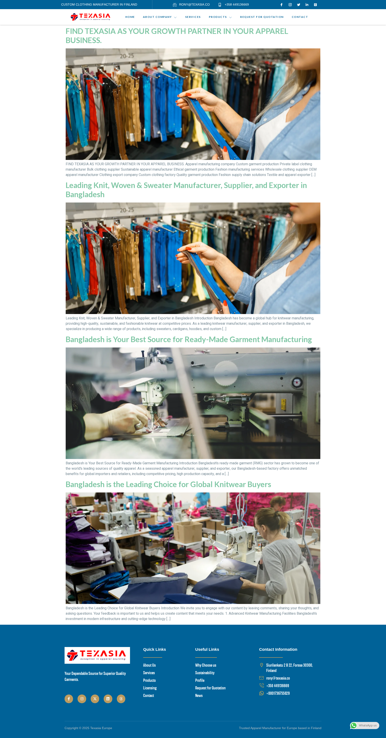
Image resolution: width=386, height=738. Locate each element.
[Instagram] (82, 699)
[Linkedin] (108, 699)
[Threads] (121, 699)
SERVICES (193, 17)
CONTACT (300, 17)
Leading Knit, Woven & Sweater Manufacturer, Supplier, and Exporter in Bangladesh (186, 189)
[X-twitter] (95, 699)
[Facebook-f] (69, 699)
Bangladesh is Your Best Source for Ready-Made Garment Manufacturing (189, 339)
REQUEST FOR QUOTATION (262, 17)
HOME (130, 17)
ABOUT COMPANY (157, 17)
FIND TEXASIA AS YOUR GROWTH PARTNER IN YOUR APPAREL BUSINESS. (177, 35)
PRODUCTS (218, 17)
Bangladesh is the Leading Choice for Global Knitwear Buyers (168, 484)
